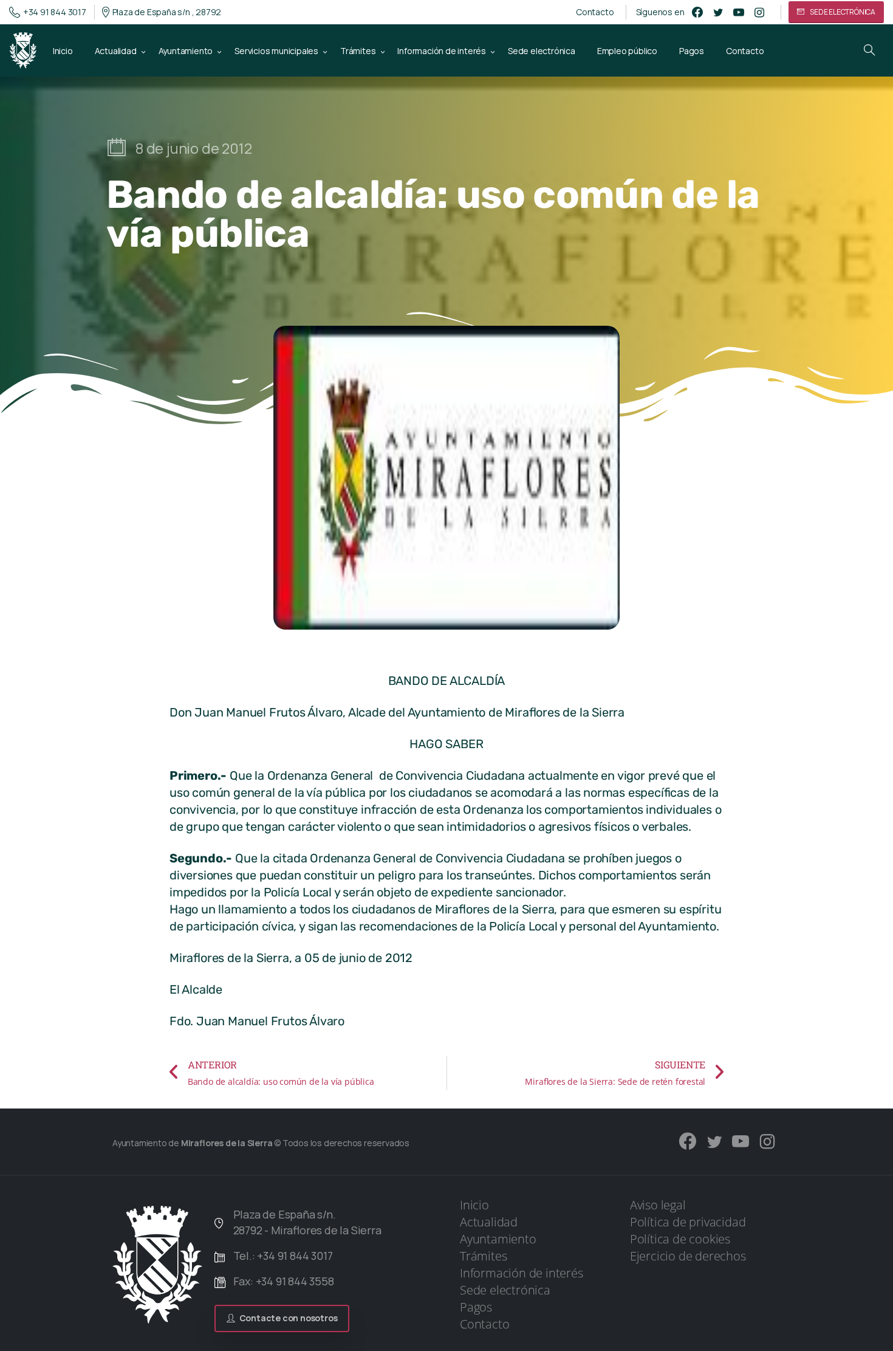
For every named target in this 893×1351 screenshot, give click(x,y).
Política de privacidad (688, 1222)
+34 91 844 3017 (54, 12)
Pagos (476, 1307)
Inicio (474, 1205)
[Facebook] (697, 12)
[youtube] (738, 12)
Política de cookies (680, 1239)
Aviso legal (658, 1205)
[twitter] (718, 12)
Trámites (483, 1256)
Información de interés (521, 1273)
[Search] (869, 50)
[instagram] (759, 12)
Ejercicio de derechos (688, 1256)
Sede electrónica (505, 1290)
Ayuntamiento (498, 1239)
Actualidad (489, 1222)
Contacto (595, 12)
